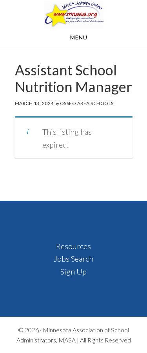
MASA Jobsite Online (73, 15)
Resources (73, 246)
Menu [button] (78, 37)
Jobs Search (73, 258)
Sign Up (73, 271)
